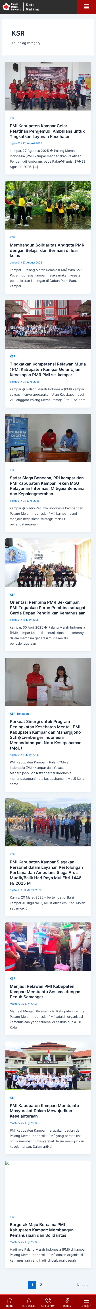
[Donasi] (67, 1300)
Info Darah (28, 1306)
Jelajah (86, 1306)
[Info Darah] (29, 1300)
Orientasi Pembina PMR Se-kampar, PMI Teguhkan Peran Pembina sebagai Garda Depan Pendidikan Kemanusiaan (48, 607)
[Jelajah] (86, 1300)
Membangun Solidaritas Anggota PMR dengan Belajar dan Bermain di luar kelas (47, 250)
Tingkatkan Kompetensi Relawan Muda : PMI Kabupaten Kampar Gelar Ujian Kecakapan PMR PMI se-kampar (48, 369)
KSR (12, 118)
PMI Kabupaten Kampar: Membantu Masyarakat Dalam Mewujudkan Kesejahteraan (44, 1110)
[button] (86, 7)
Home (9, 1306)
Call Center (48, 1306)
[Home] (10, 1300)
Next (83, 1285)
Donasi (67, 1306)
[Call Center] (48, 1300)
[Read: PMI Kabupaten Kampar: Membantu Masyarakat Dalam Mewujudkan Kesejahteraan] (48, 1066)
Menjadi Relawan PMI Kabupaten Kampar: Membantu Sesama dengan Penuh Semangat (45, 991)
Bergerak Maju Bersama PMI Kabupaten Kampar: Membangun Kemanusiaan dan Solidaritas (42, 1229)
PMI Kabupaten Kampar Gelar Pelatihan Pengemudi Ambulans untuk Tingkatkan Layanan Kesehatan (47, 131)
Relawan (23, 713)
